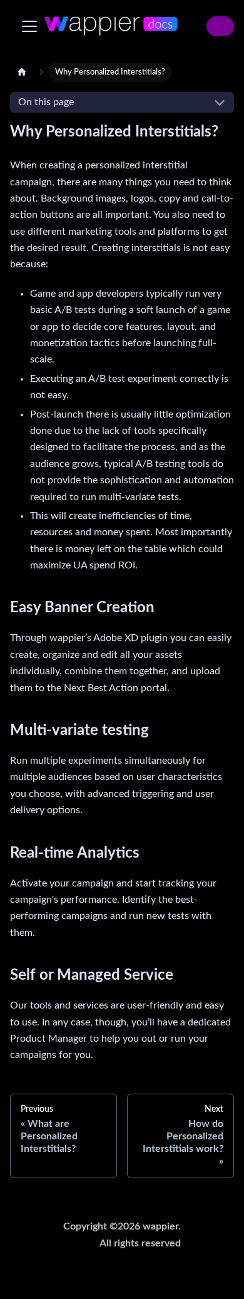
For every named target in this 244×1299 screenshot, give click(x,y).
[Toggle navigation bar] (29, 26)
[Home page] (22, 72)
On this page (46, 102)
